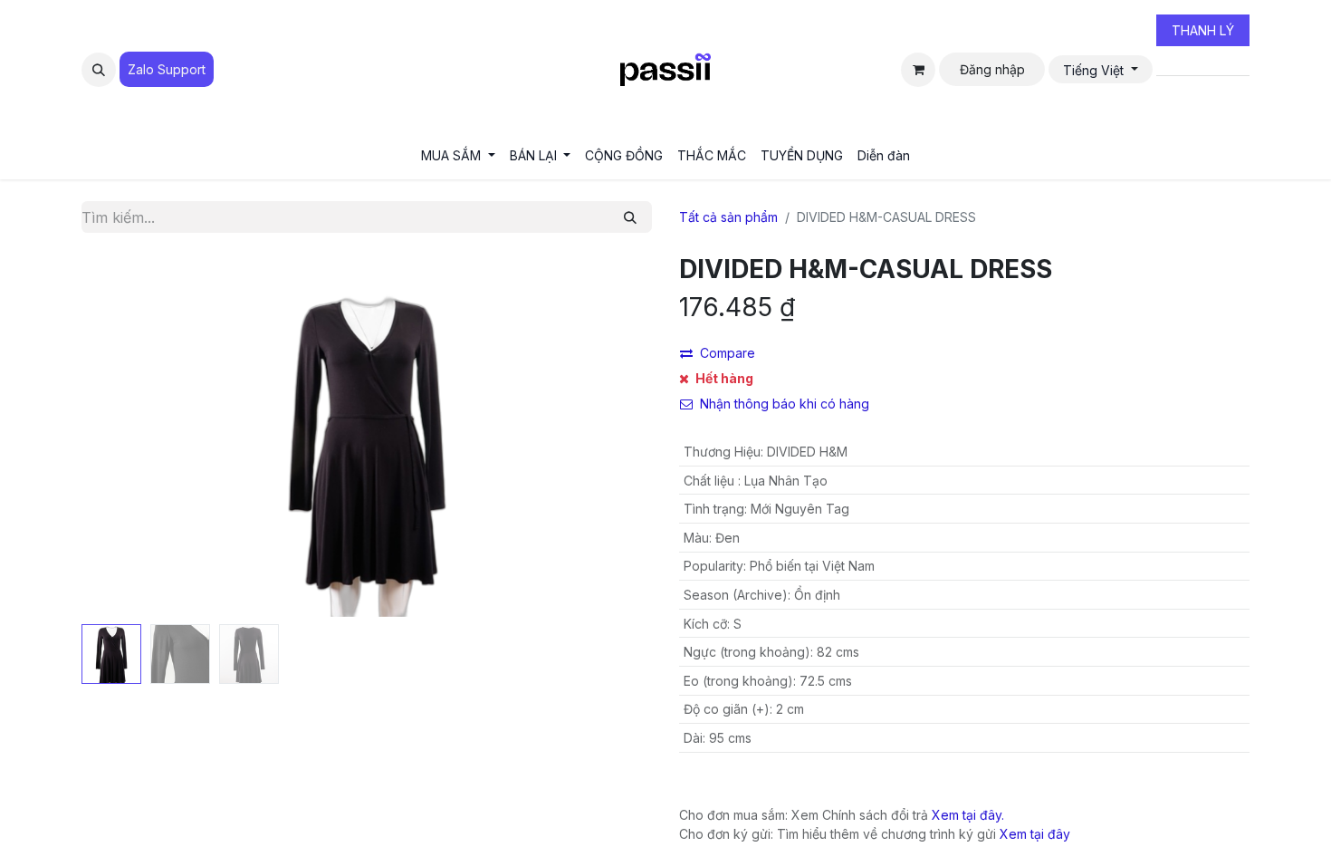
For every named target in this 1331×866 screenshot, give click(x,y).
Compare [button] (727, 353)
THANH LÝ (1203, 30)
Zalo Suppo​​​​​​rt (167, 69)
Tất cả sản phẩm (728, 217)
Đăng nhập (992, 69)
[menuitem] (458, 155)
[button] (98, 70)
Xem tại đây (1035, 834)
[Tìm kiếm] (630, 217)
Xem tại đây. (968, 815)
